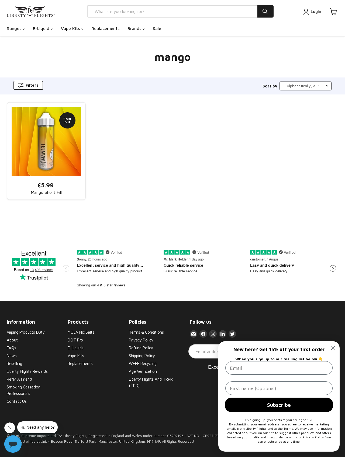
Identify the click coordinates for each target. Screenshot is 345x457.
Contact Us (17, 401)
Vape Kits (71, 28)
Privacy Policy (141, 340)
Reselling (14, 363)
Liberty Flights (74, 436)
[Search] (265, 11)
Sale (157, 28)
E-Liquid (42, 28)
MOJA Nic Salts (81, 332)
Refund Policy (141, 348)
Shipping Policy (142, 355)
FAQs (11, 348)
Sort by (270, 86)
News (12, 355)
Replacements (105, 28)
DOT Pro (75, 340)
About (12, 340)
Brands (135, 28)
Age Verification (143, 371)
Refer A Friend (19, 379)
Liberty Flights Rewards (27, 371)
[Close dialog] (332, 348)
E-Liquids (76, 348)
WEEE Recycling (143, 363)
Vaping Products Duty (26, 332)
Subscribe (279, 405)
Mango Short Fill (46, 192)
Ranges (15, 28)
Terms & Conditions (146, 332)
